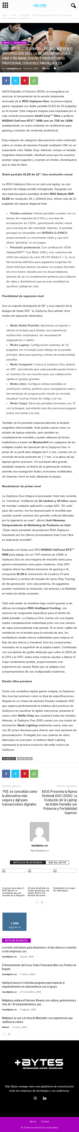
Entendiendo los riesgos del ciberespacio (64, 889)
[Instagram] (35, 1098)
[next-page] (42, 902)
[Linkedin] (44, 1098)
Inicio (4, 15)
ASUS (20, 758)
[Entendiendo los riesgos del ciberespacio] (65, 877)
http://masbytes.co (39, 850)
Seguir (14, 914)
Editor (5, 1027)
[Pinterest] (25, 81)
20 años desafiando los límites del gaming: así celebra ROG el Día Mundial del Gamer (38, 892)
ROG (29, 758)
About (33, 1121)
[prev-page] (37, 902)
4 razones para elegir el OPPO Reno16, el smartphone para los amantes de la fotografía (13, 892)
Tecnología (24, 15)
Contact (45, 1121)
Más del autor (57, 862)
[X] (15, 81)
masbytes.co (13, 68)
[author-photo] (39, 831)
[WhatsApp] (34, 81)
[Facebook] (6, 81)
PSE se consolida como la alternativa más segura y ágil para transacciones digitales (19, 797)
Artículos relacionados (28, 862)
